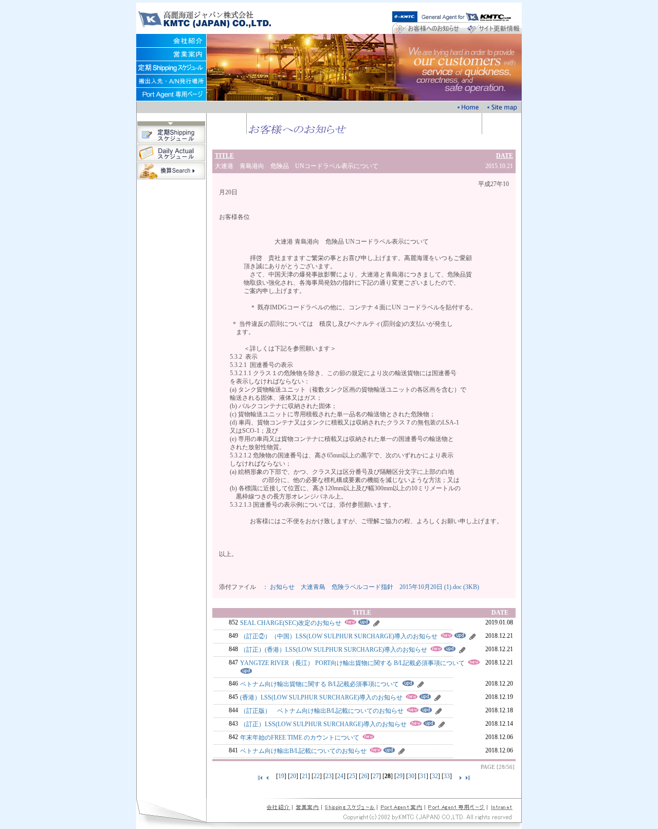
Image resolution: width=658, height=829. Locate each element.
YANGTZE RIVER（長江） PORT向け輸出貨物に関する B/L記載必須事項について (352, 663)
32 (435, 776)
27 (376, 776)
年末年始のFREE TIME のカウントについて (299, 737)
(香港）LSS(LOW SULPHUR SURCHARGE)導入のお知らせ (321, 697)
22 (317, 776)
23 (328, 776)
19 (281, 776)
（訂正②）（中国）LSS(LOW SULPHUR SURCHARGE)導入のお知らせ (338, 636)
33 (447, 776)
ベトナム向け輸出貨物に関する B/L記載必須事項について (319, 684)
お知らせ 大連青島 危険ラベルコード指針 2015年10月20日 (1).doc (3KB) (374, 587)
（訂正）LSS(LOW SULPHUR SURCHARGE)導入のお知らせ (323, 724)
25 (352, 776)
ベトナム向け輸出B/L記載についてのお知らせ (303, 750)
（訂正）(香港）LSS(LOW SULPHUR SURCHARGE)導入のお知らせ (333, 649)
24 (340, 776)
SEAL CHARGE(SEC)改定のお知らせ (290, 623)
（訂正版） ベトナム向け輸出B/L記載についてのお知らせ (322, 710)
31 (423, 776)
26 (364, 776)
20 (293, 776)
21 (305, 776)
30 (411, 776)
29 (399, 776)
